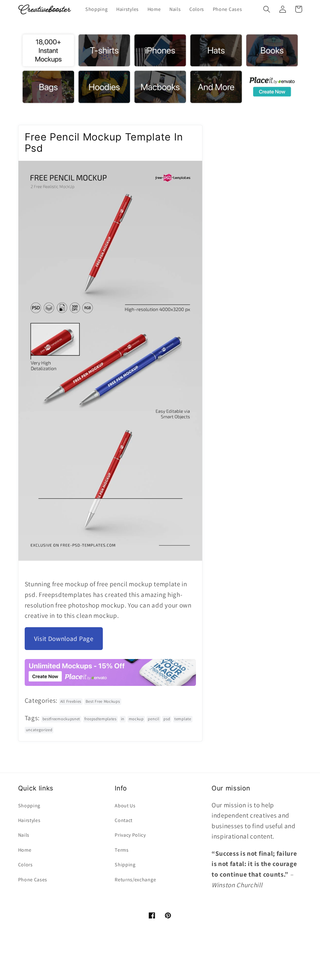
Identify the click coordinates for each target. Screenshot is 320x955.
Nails (23, 835)
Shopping (29, 805)
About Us (125, 805)
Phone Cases (33, 879)
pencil (153, 718)
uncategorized (39, 729)
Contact (123, 820)
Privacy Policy (130, 835)
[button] (267, 9)
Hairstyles (29, 820)
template (182, 718)
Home (25, 850)
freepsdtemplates (100, 718)
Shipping (125, 864)
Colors (25, 864)
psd (166, 718)
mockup (136, 718)
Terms (121, 850)
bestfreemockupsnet (61, 718)
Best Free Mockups (103, 701)
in (122, 718)
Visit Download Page (63, 638)
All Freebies (70, 701)
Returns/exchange (135, 879)
